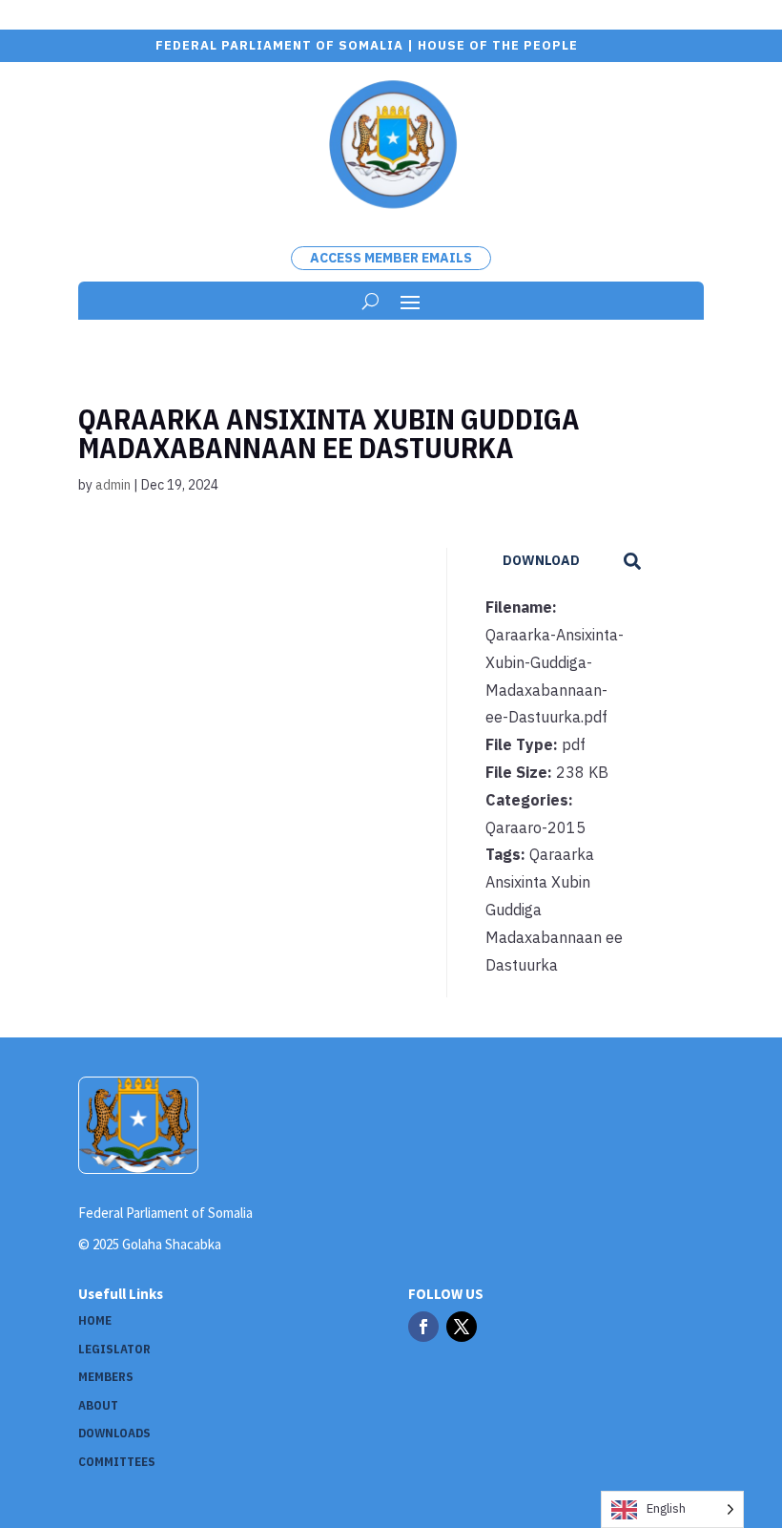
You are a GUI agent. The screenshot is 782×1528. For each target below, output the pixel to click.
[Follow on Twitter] (461, 1326)
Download (541, 560)
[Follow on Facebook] (423, 1326)
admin (113, 484)
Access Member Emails (391, 257)
